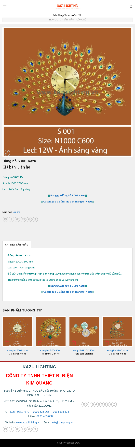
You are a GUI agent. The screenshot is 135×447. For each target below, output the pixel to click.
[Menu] (4, 6)
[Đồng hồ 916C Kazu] (117, 331)
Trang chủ (55, 19)
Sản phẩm (69, 19)
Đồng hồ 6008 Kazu (17, 350)
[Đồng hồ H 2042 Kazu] (84, 331)
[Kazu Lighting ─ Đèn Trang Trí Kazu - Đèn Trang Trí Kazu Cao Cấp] (67, 6)
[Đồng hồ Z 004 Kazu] (51, 331)
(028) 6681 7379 (20, 411)
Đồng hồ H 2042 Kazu (84, 350)
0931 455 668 (45, 416)
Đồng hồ (81, 19)
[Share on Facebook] (11, 219)
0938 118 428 (61, 411)
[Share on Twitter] (17, 219)
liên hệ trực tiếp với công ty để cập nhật (99, 273)
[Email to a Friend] (23, 219)
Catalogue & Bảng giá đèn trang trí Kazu (67, 201)
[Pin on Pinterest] (29, 219)
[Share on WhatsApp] (5, 219)
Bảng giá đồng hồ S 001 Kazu (67, 195)
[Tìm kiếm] (131, 7)
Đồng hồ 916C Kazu (117, 350)
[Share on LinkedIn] (35, 219)
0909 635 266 (41, 411)
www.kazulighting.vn (28, 422)
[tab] (16, 244)
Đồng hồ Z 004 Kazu (50, 350)
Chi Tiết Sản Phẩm (16, 244)
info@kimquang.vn (62, 422)
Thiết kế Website (64, 442)
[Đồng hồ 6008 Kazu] (17, 331)
